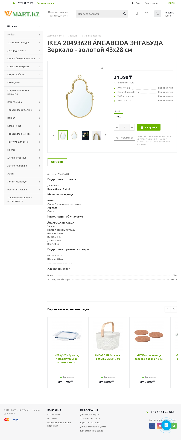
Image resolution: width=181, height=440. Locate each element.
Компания (54, 410)
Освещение (13, 82)
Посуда (11, 149)
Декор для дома (16, 50)
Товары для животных (19, 110)
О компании (53, 414)
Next (105, 135)
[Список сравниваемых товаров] (138, 15)
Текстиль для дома (17, 141)
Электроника (14, 102)
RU (173, 3)
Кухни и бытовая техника (21, 58)
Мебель (11, 34)
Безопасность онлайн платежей (59, 424)
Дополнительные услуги (93, 426)
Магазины (52, 418)
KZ (169, 3)
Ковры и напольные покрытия (18, 92)
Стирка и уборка (16, 74)
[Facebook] (152, 426)
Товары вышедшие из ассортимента (19, 199)
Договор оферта (89, 414)
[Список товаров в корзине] (165, 16)
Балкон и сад (14, 126)
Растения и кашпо (17, 189)
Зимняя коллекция (17, 181)
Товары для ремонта (19, 133)
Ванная (11, 118)
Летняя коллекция (17, 165)
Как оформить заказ (91, 430)
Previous (54, 135)
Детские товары (16, 157)
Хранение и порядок (18, 42)
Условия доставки (90, 418)
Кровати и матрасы (18, 66)
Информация (89, 410)
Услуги (10, 173)
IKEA (14, 26)
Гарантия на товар (90, 422)
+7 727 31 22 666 (24, 3)
